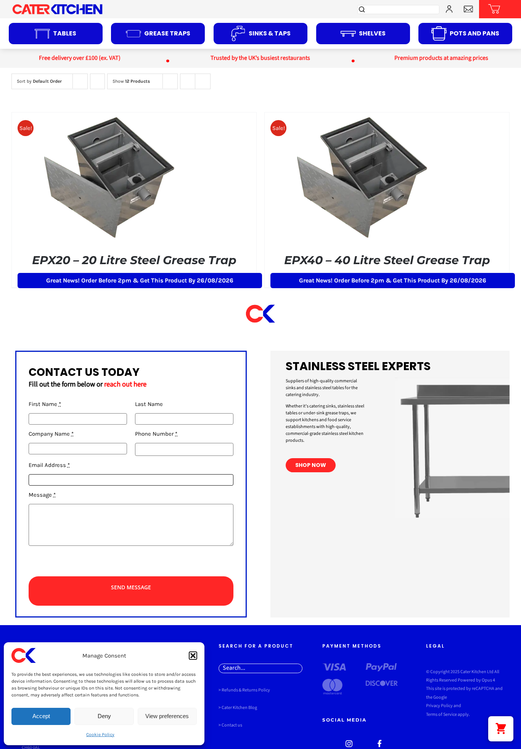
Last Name (149, 404)
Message (42, 494)
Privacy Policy (439, 705)
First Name (45, 404)
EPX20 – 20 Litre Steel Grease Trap (134, 260)
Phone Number (156, 433)
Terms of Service (441, 714)
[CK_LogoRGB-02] (57, 6)
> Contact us (230, 725)
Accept (41, 716)
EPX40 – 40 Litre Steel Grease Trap (387, 260)
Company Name (51, 433)
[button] (193, 655)
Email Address (49, 465)
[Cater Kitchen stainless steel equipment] (349, 742)
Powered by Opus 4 (476, 680)
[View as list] (202, 81)
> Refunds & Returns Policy (244, 690)
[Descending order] (97, 81)
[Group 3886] (468, 8)
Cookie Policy (100, 734)
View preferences (167, 716)
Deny (104, 716)
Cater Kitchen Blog (239, 707)
